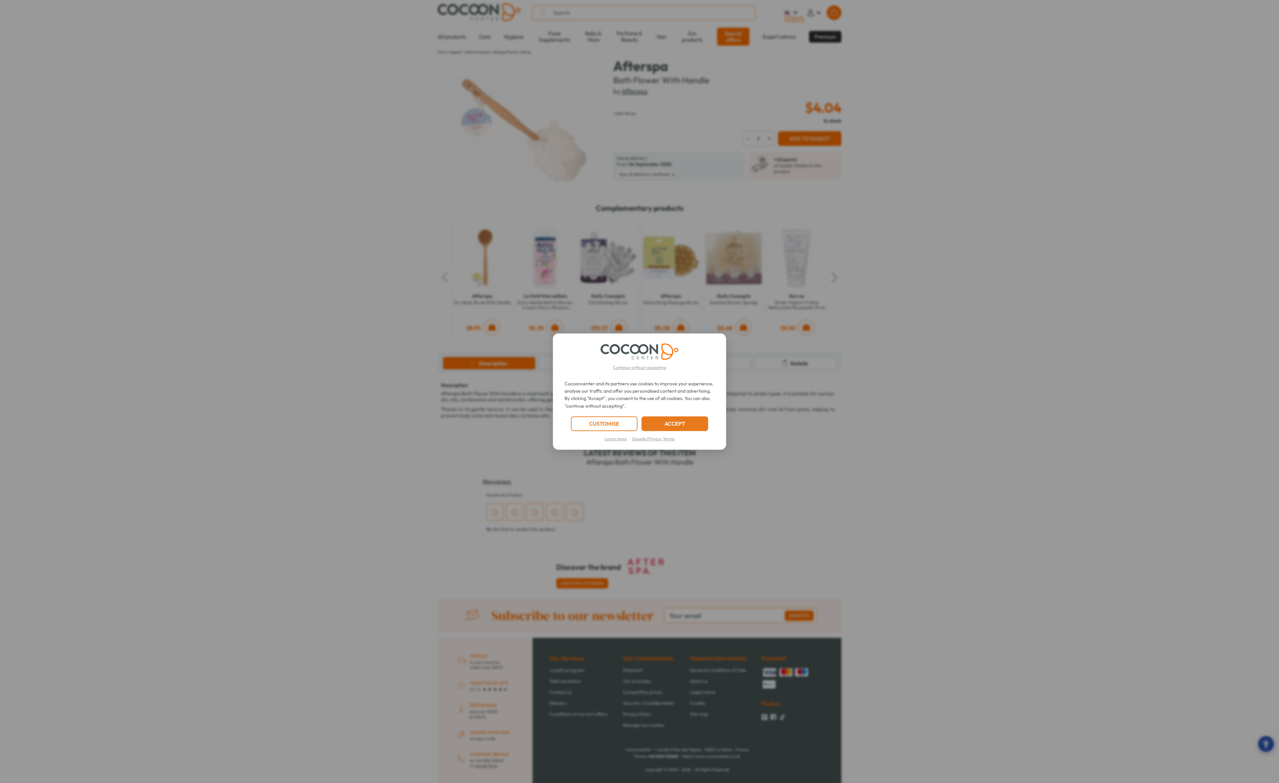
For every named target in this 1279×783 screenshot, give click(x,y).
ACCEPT (674, 423)
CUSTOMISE (604, 423)
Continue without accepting (639, 367)
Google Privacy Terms (653, 438)
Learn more (616, 438)
